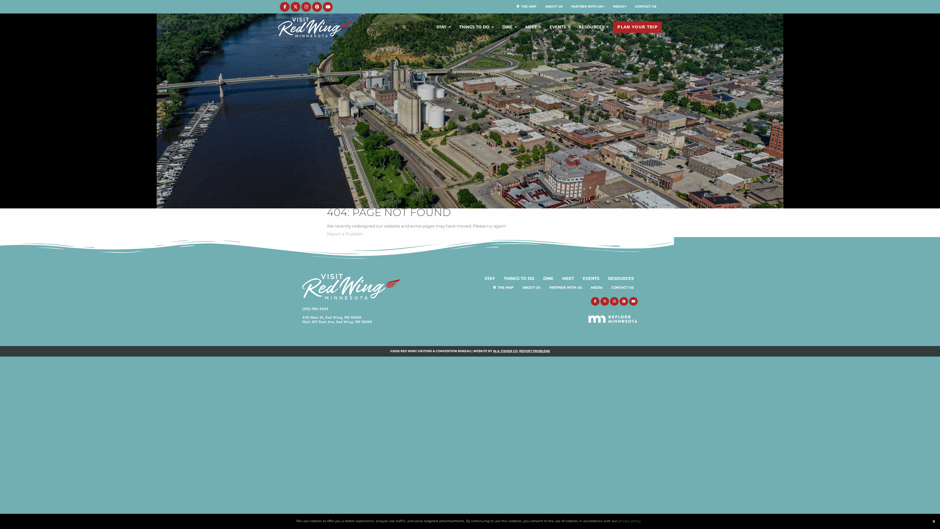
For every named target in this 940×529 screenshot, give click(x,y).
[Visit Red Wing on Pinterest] (317, 7)
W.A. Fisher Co (505, 351)
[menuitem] (526, 6)
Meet (531, 27)
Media (618, 6)
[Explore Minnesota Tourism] (613, 316)
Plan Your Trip (637, 27)
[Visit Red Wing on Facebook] (285, 7)
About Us (554, 6)
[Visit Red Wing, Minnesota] (315, 27)
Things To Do (474, 27)
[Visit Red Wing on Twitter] (295, 7)
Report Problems (534, 351)
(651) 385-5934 (315, 309)
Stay (441, 27)
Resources (591, 27)
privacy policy (629, 521)
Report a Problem (345, 234)
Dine (507, 27)
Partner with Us (586, 6)
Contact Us (645, 6)
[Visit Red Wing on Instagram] (306, 7)
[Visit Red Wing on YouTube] (328, 7)
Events (558, 27)
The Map (528, 6)
